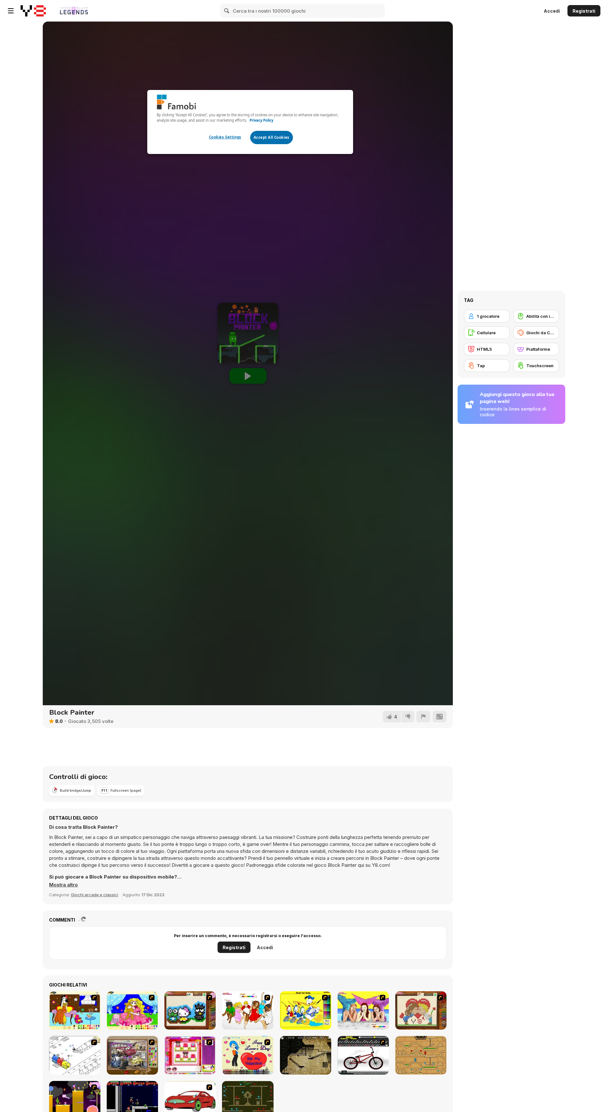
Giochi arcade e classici (94, 894)
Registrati (584, 11)
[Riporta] (423, 716)
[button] (63, 884)
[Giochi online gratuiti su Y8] (33, 10)
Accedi (552, 11)
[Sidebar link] (10, 10)
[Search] (227, 11)
